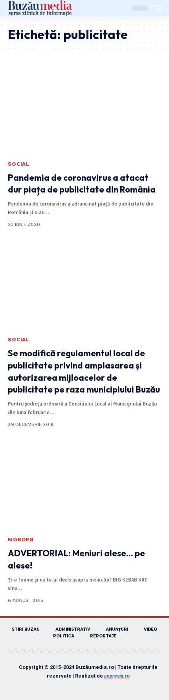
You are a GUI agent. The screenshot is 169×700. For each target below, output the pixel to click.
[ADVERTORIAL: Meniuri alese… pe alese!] (84, 486)
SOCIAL (18, 164)
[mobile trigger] (154, 8)
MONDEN (21, 540)
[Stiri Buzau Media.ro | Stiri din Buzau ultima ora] (40, 8)
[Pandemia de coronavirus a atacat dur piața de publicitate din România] (84, 111)
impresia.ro (117, 676)
